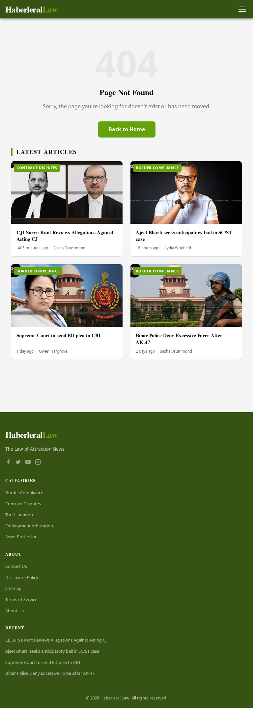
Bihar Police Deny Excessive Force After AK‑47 (179, 339)
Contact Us (16, 566)
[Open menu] (242, 9)
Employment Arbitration (29, 526)
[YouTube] (28, 462)
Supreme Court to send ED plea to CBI (58, 335)
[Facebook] (8, 462)
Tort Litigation (19, 515)
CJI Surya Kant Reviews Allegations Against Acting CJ (64, 236)
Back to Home (126, 129)
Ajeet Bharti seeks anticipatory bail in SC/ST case (184, 236)
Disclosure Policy (21, 577)
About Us (14, 611)
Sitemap (13, 588)
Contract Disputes (23, 504)
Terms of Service (21, 599)
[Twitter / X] (18, 462)
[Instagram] (38, 462)
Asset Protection (21, 537)
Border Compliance (24, 492)
